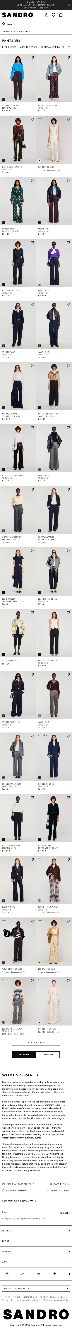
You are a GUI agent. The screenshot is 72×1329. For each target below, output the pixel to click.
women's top (56, 1154)
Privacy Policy (47, 1296)
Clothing (18, 31)
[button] (46, 14)
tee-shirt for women (12, 1154)
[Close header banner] (69, 5)
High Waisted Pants (52, 47)
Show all (47, 1054)
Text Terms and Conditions (25, 1300)
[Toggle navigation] (68, 15)
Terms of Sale (12, 1296)
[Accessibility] (7, 933)
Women (6, 31)
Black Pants (9, 47)
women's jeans (53, 1105)
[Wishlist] (32, 57)
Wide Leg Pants (29, 47)
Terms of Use (30, 1296)
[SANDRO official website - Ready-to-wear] (17, 14)
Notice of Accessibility (55, 1300)
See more (24, 1054)
